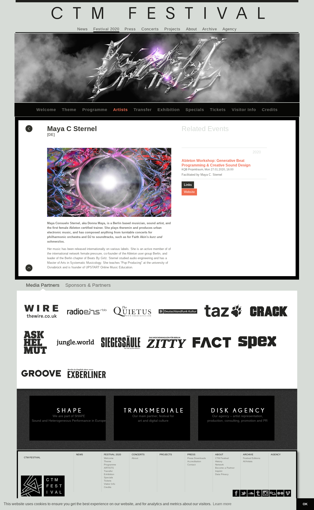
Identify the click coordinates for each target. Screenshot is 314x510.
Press (130, 29)
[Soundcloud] (250, 493)
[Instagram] (258, 493)
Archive (209, 29)
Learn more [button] (222, 504)
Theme (69, 109)
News (82, 29)
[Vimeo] (272, 493)
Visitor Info (244, 109)
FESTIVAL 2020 (112, 454)
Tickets (218, 109)
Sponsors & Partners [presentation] (88, 285)
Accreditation (194, 461)
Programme (94, 109)
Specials (195, 109)
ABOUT (219, 454)
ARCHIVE (248, 454)
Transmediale (154, 410)
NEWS (79, 454)
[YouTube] (280, 493)
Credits (270, 109)
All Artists (247, 461)
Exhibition (168, 109)
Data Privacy (221, 474)
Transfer (143, 109)
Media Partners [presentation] (43, 285)
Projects (172, 29)
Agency (230, 29)
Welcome (46, 109)
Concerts (150, 29)
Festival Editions (251, 458)
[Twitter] (243, 493)
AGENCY (276, 454)
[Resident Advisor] (287, 493)
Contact (191, 464)
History (218, 461)
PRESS (191, 454)
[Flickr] (265, 493)
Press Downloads (196, 458)
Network (219, 464)
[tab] (43, 286)
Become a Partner (224, 468)
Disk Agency (238, 410)
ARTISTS (109, 468)
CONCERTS (138, 454)
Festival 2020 (106, 29)
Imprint (218, 471)
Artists (120, 109)
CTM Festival (222, 458)
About (191, 29)
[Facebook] (236, 493)
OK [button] (305, 504)
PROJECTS (166, 454)
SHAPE (70, 410)
